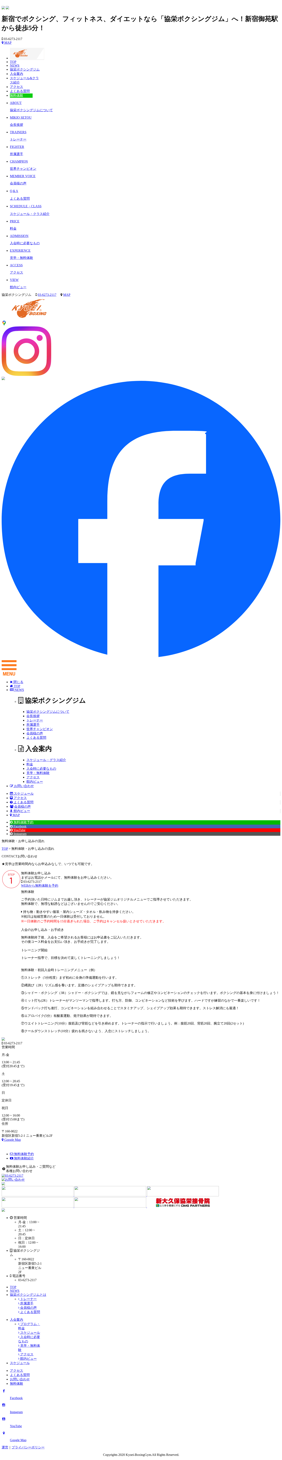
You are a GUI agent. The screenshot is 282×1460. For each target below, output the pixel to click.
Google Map (12, 1139)
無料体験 (16, 1383)
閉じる (18, 682)
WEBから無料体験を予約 (39, 885)
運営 (5, 1447)
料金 (29, 764)
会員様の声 (34, 733)
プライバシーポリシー (28, 1447)
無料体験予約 (23, 822)
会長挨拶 (33, 716)
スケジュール (23, 793)
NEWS (19, 690)
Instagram (19, 834)
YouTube (19, 830)
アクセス (33, 777)
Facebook (19, 826)
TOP (16, 686)
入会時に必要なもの (41, 768)
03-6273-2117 (47, 294)
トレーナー (34, 720)
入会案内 (16, 1319)
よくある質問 (36, 737)
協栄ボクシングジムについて (47, 711)
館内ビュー (34, 781)
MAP (8, 42)
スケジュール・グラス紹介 (46, 760)
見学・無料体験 (38, 773)
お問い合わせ (23, 786)
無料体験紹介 (23, 1158)
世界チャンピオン (39, 729)
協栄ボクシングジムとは (28, 1294)
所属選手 (33, 724)
